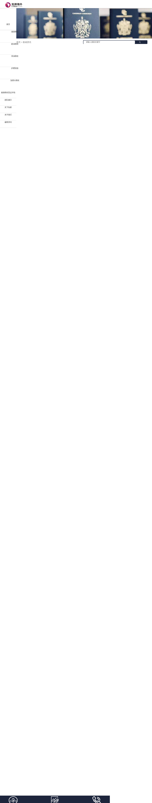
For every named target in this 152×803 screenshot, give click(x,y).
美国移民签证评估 (8, 93)
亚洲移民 (14, 56)
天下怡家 (8, 107)
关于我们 (8, 115)
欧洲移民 (14, 44)
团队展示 (8, 100)
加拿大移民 (14, 80)
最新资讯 (8, 122)
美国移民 (14, 32)
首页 (8, 24)
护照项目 (14, 68)
